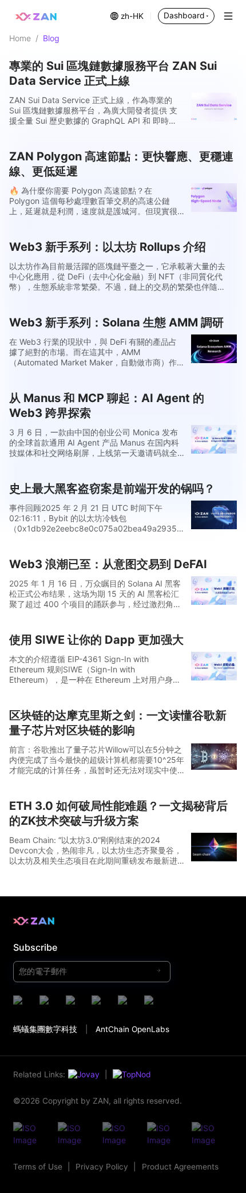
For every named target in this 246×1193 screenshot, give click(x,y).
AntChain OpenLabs (132, 1029)
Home (20, 38)
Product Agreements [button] (180, 1166)
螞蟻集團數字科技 (45, 1029)
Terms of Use (37, 1166)
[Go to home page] (36, 16)
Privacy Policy (102, 1166)
